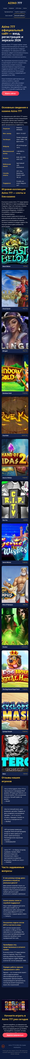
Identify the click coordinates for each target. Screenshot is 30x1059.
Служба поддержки (20, 12)
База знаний (8, 15)
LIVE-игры (18, 8)
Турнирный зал (8, 12)
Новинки (11, 8)
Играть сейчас (10, 93)
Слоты (25, 8)
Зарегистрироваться (15, 1035)
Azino (15, 3)
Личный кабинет (19, 15)
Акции (5, 8)
